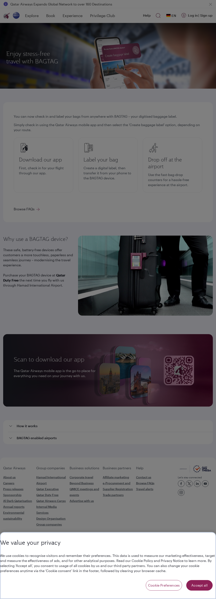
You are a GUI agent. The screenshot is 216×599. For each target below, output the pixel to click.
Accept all (199, 585)
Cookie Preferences (164, 585)
